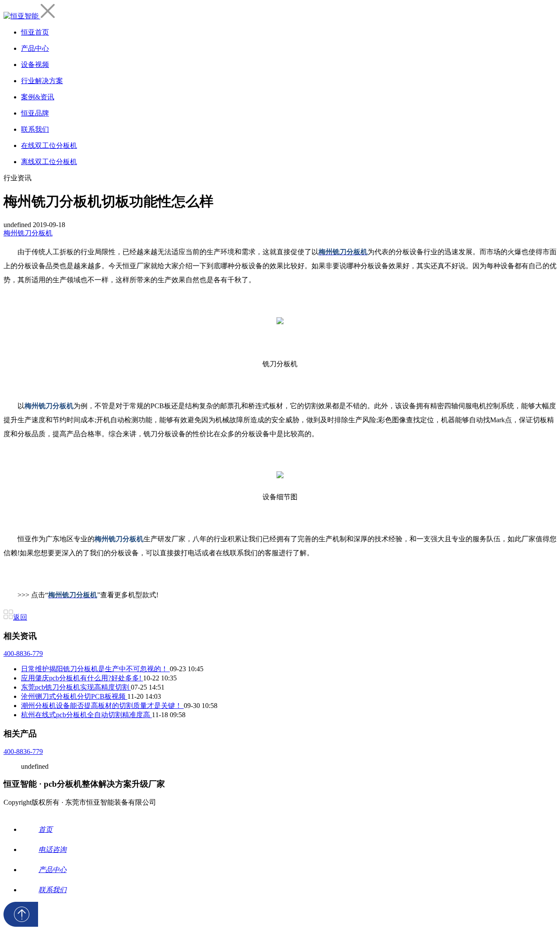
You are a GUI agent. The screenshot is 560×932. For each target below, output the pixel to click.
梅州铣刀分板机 (28, 233)
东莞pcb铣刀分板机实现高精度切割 (76, 687)
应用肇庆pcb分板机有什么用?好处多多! (82, 678)
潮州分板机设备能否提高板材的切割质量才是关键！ (102, 705)
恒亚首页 (35, 32)
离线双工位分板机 (49, 161)
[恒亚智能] (22, 16)
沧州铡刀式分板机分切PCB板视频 (74, 696)
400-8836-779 (23, 653)
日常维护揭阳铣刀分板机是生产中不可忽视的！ (95, 669)
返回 (20, 617)
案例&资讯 (37, 97)
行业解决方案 (42, 80)
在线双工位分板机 (49, 145)
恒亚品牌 (35, 113)
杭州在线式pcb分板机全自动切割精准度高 (86, 714)
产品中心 (35, 48)
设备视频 (35, 64)
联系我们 (35, 129)
